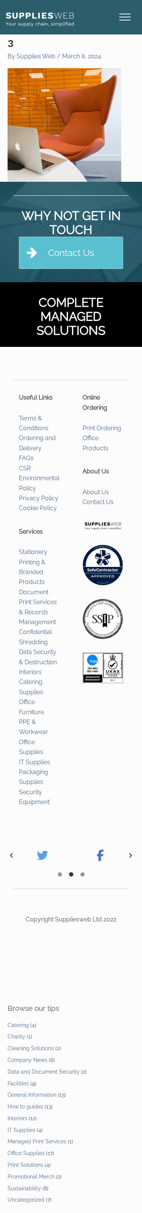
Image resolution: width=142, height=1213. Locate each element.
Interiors (30, 672)
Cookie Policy (38, 508)
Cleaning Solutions (31, 1048)
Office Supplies (26, 1153)
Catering (18, 1025)
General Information (32, 1095)
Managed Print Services (37, 1141)
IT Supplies (34, 762)
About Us (96, 492)
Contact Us (98, 502)
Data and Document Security (44, 1072)
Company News (27, 1060)
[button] (11, 855)
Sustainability (24, 1188)
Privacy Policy (38, 498)
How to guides (25, 1107)
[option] (42, 855)
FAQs (26, 458)
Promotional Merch (31, 1177)
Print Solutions (25, 1165)
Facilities (18, 1083)
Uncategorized (26, 1200)
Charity (16, 1036)
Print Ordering (102, 428)
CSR (25, 468)
